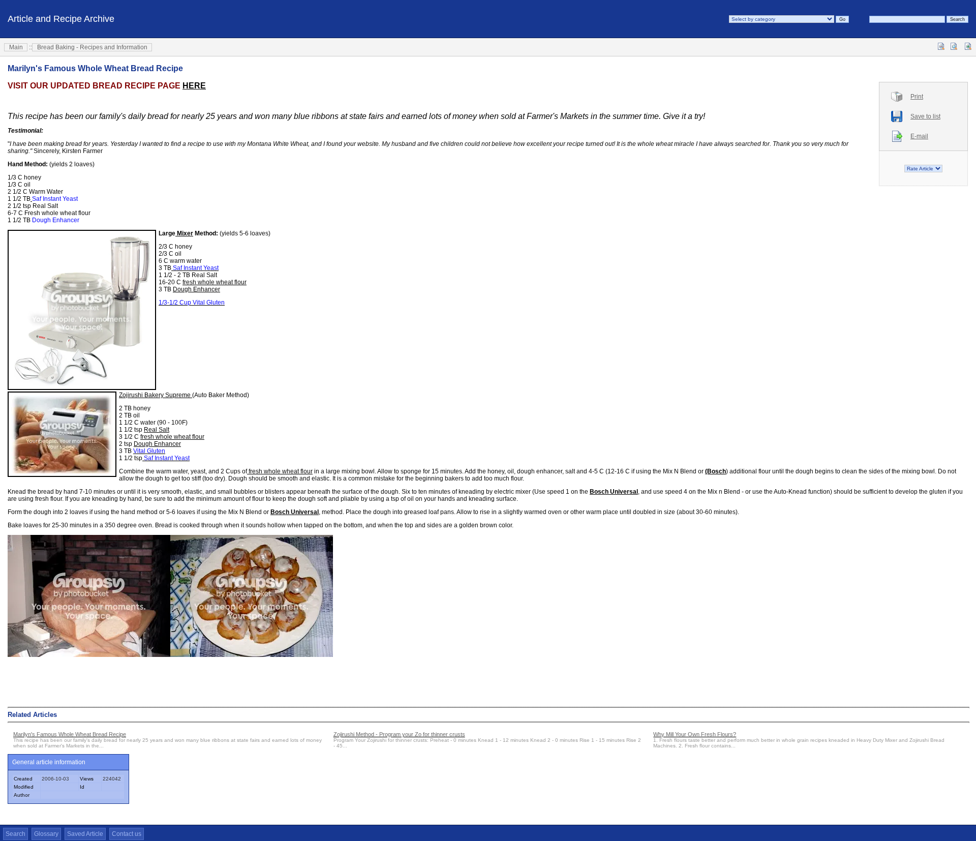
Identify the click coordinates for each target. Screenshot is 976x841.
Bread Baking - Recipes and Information (92, 47)
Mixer (184, 233)
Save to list (925, 116)
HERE (194, 85)
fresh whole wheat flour (214, 282)
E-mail (919, 136)
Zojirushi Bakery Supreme (155, 395)
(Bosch (715, 471)
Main (16, 47)
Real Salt (156, 429)
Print (916, 96)
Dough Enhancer (196, 289)
